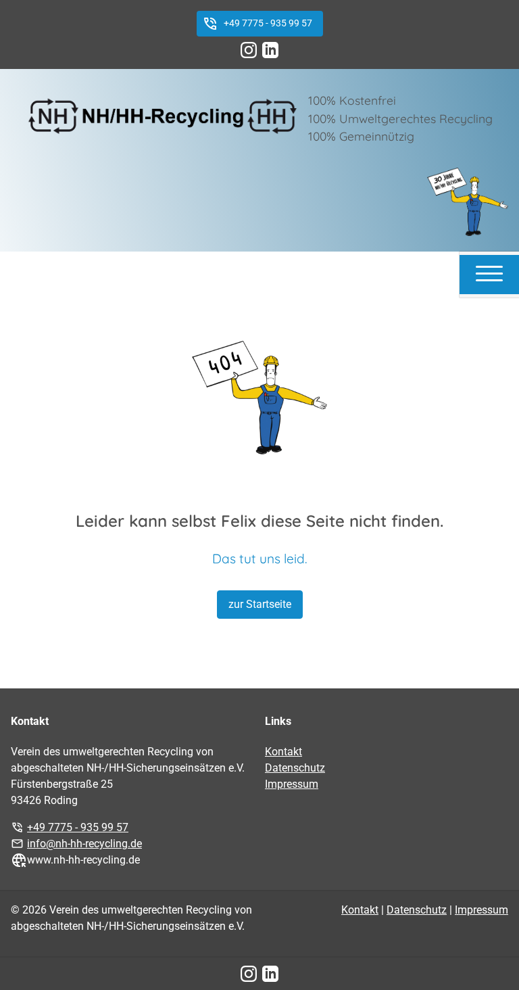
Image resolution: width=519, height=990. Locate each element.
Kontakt (283, 751)
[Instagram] (249, 50)
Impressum (291, 784)
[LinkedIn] (270, 50)
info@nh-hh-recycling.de (84, 843)
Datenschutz (295, 767)
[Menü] (489, 272)
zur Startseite (259, 604)
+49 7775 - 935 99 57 (268, 23)
